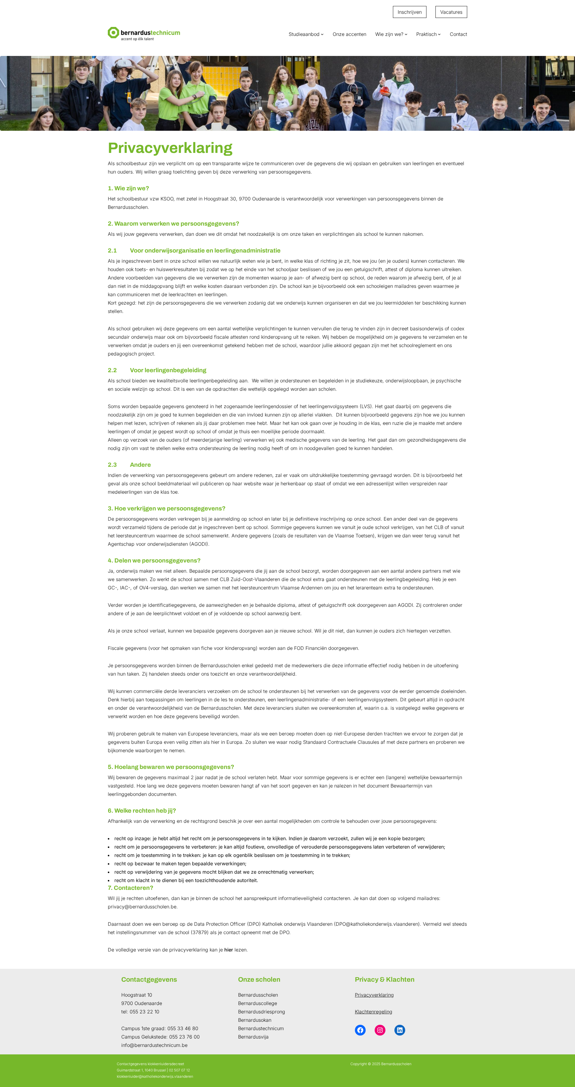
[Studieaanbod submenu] (322, 34)
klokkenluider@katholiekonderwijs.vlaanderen (155, 1076)
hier (228, 950)
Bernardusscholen (258, 995)
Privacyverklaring (374, 995)
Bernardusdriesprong (261, 1012)
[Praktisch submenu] (439, 34)
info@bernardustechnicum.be (154, 1045)
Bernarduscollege (257, 1003)
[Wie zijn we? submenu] (406, 34)
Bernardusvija (253, 1037)
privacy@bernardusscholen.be (142, 907)
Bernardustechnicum (261, 1028)
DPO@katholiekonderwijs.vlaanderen (377, 924)
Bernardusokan (254, 1020)
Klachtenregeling (373, 1012)
